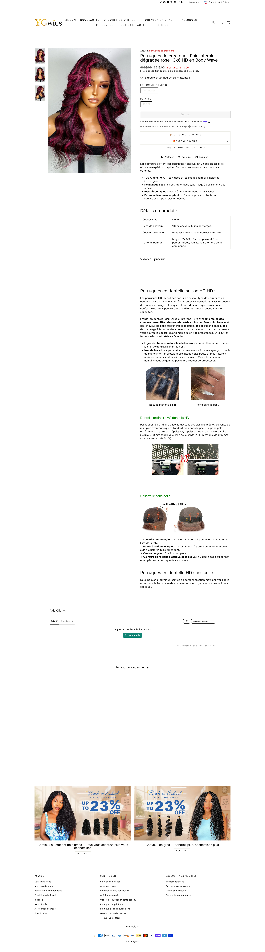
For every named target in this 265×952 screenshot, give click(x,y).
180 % (146, 104)
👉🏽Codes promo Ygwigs (185, 134)
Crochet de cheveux (121, 19)
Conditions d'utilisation (46, 895)
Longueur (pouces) (153, 85)
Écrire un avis (132, 635)
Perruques (105, 25)
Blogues (39, 899)
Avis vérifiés (41, 904)
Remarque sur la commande (114, 890)
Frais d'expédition (149, 71)
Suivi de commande (110, 881)
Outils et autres (135, 25)
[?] (203, 126)
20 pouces (149, 90)
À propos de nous (44, 886)
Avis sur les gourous (45, 908)
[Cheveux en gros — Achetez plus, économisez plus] (182, 813)
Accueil (144, 50)
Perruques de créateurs (161, 50)
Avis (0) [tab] (54, 621)
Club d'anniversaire (176, 890)
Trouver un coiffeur (110, 918)
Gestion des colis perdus (113, 913)
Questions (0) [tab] (67, 621)
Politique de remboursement (115, 908)
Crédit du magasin (109, 895)
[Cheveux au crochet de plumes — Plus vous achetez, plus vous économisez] (83, 813)
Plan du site (41, 913)
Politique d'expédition (111, 904)
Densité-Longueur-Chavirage (185, 147)
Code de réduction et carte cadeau (118, 899)
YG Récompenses (175, 881)
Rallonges (189, 19)
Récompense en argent (178, 886)
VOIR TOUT (83, 854)
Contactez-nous (43, 881)
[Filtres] (186, 621)
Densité (145, 99)
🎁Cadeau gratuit (185, 141)
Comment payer (108, 886)
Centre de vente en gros (178, 895)
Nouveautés (90, 19)
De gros (162, 25)
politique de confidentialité (48, 890)
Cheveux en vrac (159, 19)
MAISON (70, 19)
